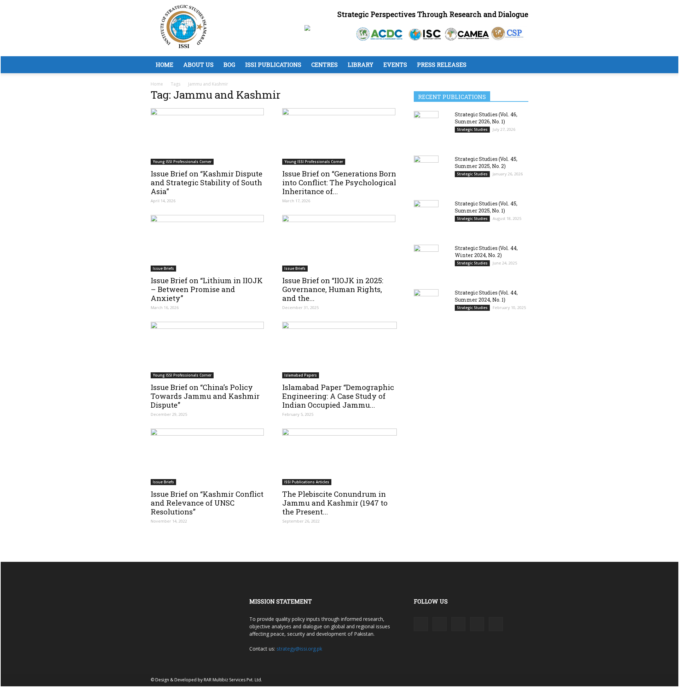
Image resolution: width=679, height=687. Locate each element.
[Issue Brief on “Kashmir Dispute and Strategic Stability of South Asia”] (208, 136)
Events (395, 64)
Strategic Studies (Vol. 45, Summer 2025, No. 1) (486, 207)
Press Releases (441, 64)
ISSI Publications (273, 64)
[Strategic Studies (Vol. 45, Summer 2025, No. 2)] (426, 173)
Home (164, 64)
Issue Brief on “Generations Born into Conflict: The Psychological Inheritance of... (339, 182)
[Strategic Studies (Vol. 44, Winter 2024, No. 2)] (426, 262)
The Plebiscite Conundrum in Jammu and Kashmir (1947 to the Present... (335, 503)
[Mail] (458, 624)
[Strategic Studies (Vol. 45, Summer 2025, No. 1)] (426, 217)
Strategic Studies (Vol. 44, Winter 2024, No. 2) (486, 251)
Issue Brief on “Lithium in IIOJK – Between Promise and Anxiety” (207, 289)
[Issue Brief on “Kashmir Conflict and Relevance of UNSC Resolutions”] (208, 457)
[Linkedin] (440, 624)
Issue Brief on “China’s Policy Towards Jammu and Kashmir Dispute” (205, 396)
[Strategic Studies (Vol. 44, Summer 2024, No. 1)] (426, 306)
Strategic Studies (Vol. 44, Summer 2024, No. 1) (486, 296)
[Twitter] (477, 624)
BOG (229, 64)
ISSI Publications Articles (306, 481)
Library (360, 64)
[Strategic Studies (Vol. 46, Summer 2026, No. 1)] (426, 128)
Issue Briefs (163, 268)
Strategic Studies (472, 129)
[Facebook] (421, 624)
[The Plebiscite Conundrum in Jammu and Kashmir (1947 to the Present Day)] (339, 457)
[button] (519, 65)
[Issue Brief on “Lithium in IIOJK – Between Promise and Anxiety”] (208, 243)
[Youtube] (496, 624)
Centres (324, 64)
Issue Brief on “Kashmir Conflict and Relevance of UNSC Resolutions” (207, 503)
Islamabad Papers (300, 375)
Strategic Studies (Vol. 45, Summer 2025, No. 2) (486, 162)
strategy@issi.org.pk (299, 648)
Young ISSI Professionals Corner (182, 161)
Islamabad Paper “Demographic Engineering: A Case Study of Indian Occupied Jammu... (338, 396)
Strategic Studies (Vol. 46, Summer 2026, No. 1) (486, 118)
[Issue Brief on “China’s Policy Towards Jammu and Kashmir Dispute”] (208, 350)
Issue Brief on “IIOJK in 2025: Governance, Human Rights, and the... (332, 289)
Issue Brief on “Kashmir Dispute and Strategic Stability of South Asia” (206, 182)
